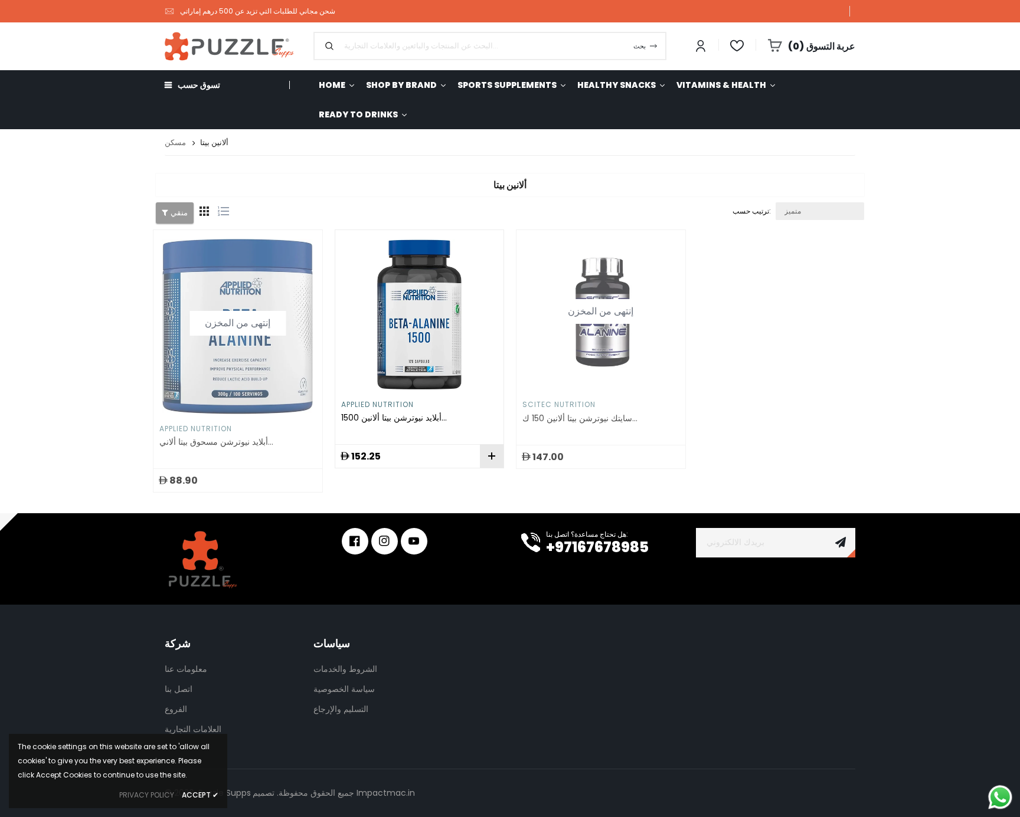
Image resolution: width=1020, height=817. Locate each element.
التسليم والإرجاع (340, 709)
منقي (179, 212)
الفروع (176, 709)
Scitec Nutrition (559, 404)
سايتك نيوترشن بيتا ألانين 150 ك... (580, 418)
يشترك (840, 542)
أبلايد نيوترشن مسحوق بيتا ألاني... (216, 442)
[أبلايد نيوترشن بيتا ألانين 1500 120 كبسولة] (419, 314)
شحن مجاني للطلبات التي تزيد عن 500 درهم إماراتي (257, 11)
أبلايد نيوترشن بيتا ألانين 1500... (394, 418)
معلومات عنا (186, 669)
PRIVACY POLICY (146, 795)
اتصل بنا (178, 689)
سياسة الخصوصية (344, 689)
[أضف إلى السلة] (492, 456)
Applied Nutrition (195, 429)
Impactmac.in (386, 793)
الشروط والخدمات (345, 669)
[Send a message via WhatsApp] (1000, 797)
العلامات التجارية (193, 729)
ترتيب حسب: (752, 211)
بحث (639, 46)
